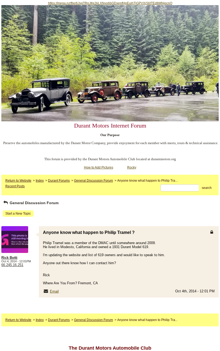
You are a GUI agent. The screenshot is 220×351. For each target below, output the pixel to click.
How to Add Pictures (98, 167)
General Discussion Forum (93, 180)
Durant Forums (59, 180)
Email (54, 291)
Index (40, 180)
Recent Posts (15, 186)
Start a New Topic (18, 213)
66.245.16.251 (12, 265)
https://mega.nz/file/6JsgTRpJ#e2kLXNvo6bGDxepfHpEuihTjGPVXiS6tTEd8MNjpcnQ (110, 3)
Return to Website (18, 180)
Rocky (131, 167)
